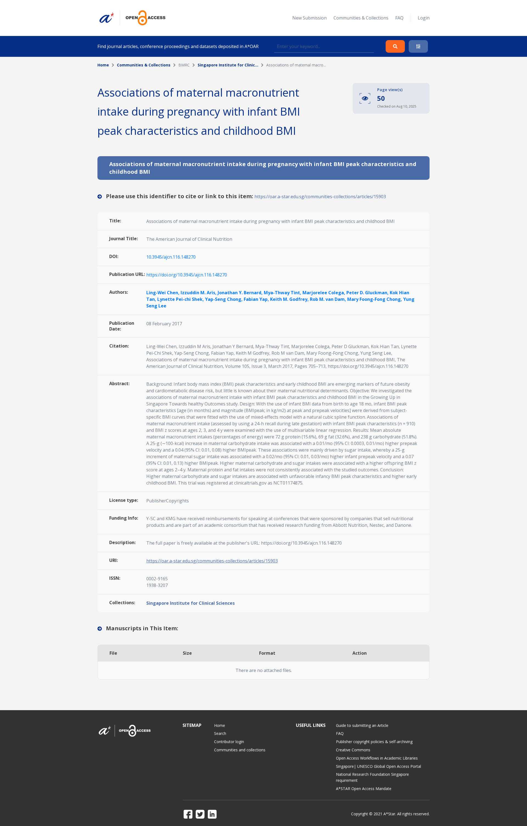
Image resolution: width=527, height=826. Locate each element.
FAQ (399, 18)
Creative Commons (353, 749)
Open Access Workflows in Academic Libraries (377, 758)
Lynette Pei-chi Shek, (181, 299)
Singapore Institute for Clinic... (228, 65)
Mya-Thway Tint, (283, 293)
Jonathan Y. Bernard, (241, 293)
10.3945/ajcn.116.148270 (171, 257)
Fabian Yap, (257, 299)
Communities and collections (239, 749)
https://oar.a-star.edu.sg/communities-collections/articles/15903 (320, 197)
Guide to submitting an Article (362, 725)
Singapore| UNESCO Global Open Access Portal (378, 766)
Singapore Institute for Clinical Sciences (190, 603)
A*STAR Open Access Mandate (363, 788)
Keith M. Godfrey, (290, 299)
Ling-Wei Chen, (163, 293)
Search (220, 733)
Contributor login (229, 741)
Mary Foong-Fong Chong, (375, 299)
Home (103, 65)
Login (424, 18)
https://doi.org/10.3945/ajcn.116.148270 (186, 275)
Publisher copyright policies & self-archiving (374, 741)
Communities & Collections (360, 18)
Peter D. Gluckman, (368, 293)
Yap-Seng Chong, (224, 299)
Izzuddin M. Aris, (199, 293)
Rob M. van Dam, (328, 299)
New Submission (309, 18)
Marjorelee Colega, (324, 293)
